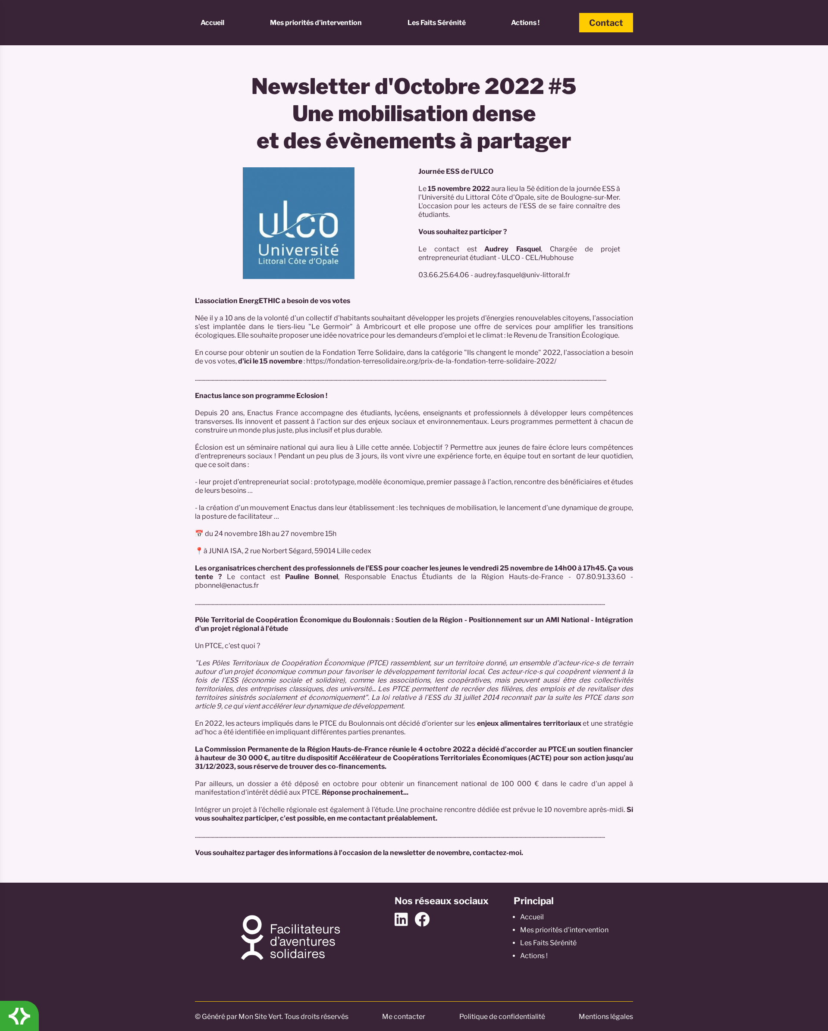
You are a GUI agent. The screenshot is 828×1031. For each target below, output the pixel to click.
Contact (606, 23)
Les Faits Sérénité (437, 23)
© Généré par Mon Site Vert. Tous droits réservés (271, 1016)
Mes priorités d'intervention (316, 23)
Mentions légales (606, 1016)
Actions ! (525, 23)
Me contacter (403, 1016)
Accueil (212, 23)
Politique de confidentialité (502, 1016)
